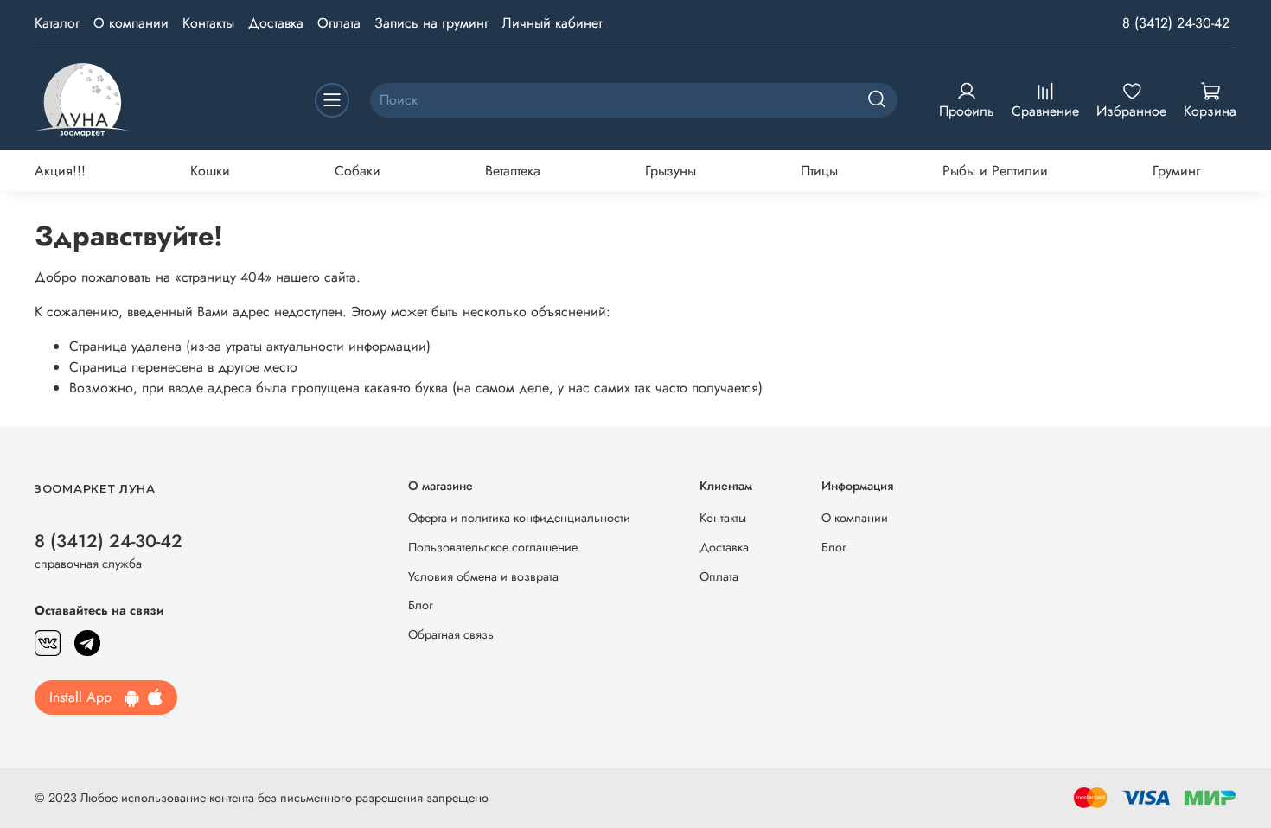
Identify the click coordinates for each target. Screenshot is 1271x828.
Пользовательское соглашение (493, 547)
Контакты (208, 23)
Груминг (1176, 171)
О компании (131, 23)
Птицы (819, 171)
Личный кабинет (552, 23)
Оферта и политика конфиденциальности (519, 517)
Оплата (339, 23)
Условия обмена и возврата (483, 576)
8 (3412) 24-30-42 (1175, 23)
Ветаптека (512, 171)
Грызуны (670, 171)
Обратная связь (451, 634)
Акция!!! (60, 171)
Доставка (275, 23)
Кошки (210, 171)
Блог (420, 605)
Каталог (57, 23)
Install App (87, 697)
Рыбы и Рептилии (995, 171)
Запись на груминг (431, 23)
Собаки (357, 171)
